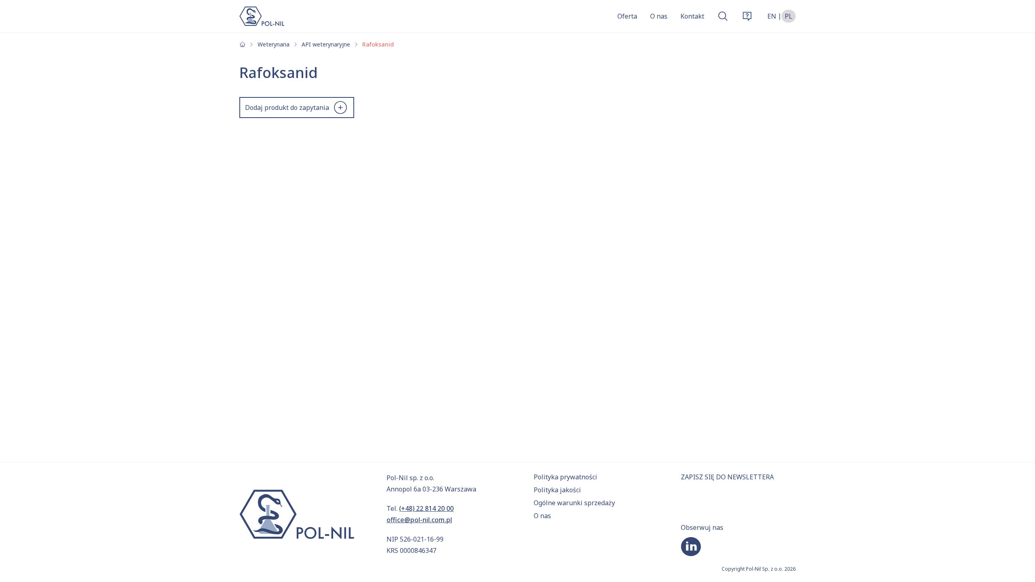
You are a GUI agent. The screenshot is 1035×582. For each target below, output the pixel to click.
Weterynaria (273, 44)
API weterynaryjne (326, 44)
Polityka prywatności (565, 476)
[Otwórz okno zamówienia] (747, 16)
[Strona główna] (242, 44)
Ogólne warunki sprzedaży (574, 502)
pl (788, 16)
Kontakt (692, 16)
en (771, 16)
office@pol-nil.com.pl (419, 519)
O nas (658, 16)
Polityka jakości (557, 489)
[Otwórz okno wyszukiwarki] (723, 16)
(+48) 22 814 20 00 (426, 508)
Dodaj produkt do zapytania (287, 107)
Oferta (627, 16)
